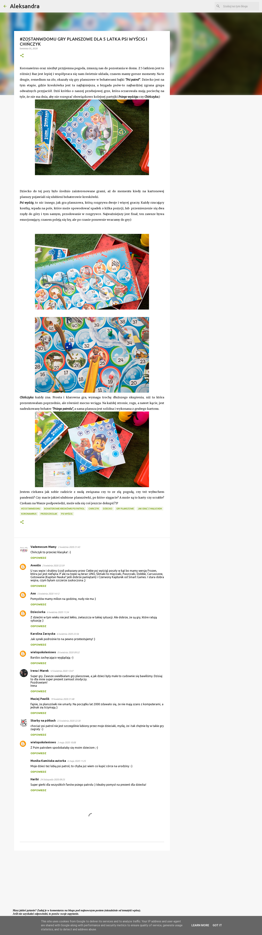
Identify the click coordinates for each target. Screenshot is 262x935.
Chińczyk (94, 508)
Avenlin (35, 565)
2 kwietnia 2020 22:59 (53, 565)
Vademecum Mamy (43, 546)
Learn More (200, 925)
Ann (33, 593)
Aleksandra (25, 6)
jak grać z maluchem (150, 508)
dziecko (107, 508)
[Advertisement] (92, 881)
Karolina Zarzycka (42, 633)
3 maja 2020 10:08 (66, 742)
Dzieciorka (37, 612)
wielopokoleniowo (43, 652)
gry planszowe (125, 508)
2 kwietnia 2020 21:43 (69, 547)
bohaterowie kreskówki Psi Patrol (64, 508)
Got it (217, 925)
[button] (22, 55)
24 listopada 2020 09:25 (52, 779)
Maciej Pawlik (39, 698)
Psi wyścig (67, 514)
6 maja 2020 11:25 (76, 761)
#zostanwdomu (30, 508)
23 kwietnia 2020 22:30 (68, 720)
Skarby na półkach (43, 720)
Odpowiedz (38, 557)
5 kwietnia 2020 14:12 (48, 593)
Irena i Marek (39, 670)
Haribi (34, 779)
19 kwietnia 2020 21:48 (62, 699)
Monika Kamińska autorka (48, 760)
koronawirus (29, 514)
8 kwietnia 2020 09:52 (68, 652)
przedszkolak (49, 514)
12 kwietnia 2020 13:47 (61, 671)
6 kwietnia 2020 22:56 (68, 634)
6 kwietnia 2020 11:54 (58, 612)
